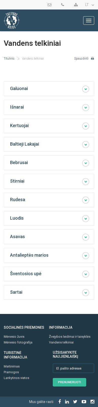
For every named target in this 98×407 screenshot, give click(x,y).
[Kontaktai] (64, 5)
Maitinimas (12, 366)
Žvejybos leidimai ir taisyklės (69, 336)
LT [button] (87, 5)
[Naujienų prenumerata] (51, 5)
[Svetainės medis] (77, 5)
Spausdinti (81, 58)
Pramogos (11, 372)
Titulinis (9, 58)
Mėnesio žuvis (14, 336)
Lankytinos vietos (16, 378)
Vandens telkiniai (61, 342)
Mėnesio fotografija (18, 342)
